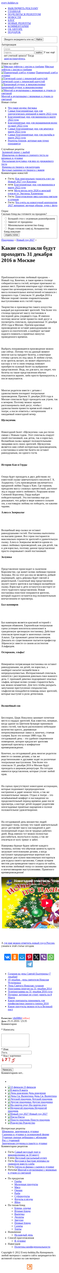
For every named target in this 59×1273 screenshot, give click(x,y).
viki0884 (17, 1018)
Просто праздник (40, 1119)
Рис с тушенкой (11, 1140)
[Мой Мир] (22, 957)
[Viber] (43, 957)
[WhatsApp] (51, 957)
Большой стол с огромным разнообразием (31, 218)
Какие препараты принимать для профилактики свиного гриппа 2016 (28, 1002)
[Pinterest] (29, 957)
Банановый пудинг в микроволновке (22, 87)
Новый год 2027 (25, 240)
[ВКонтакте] (7, 957)
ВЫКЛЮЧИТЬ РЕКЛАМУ (23, 8)
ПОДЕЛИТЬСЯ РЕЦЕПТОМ (24, 14)
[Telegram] (29, 964)
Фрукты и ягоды (23, 1199)
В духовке (20, 1240)
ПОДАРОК (14, 32)
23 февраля (29, 1087)
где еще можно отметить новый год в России (29, 943)
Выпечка (19, 1214)
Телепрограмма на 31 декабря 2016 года (30, 991)
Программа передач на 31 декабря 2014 (30, 988)
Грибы (18, 1181)
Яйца (17, 1202)
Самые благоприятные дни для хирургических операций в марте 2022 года (32, 112)
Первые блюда (22, 1223)
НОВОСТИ (14, 17)
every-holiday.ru (9, 2)
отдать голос (11, 235)
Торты (17, 1229)
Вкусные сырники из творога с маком (23, 170)
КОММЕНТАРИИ (18, 26)
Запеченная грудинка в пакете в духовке (24, 1143)
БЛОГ (11, 20)
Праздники (7, 240)
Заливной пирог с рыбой (16, 152)
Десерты (19, 1217)
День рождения (37, 1093)
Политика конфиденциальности (32, 1246)
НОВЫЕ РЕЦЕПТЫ (19, 23)
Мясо (17, 1187)
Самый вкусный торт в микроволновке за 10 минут (24, 1153)
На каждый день (23, 1234)
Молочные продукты (26, 1184)
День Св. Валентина (45, 1096)
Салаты (18, 1226)
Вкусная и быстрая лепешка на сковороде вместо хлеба (28, 1162)
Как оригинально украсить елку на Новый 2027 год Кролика (31, 180)
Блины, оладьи (22, 1208)
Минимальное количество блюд (25, 225)
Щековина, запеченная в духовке (20, 1131)
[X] (36, 957)
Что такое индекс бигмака (22, 107)
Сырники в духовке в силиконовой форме (25, 1134)
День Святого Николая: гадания (26, 985)
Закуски (18, 1220)
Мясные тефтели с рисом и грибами (27, 68)
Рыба (17, 1193)
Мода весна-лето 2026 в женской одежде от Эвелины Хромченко (29, 192)
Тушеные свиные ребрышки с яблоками (24, 1137)
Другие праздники (42, 1102)
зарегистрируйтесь (14, 58)
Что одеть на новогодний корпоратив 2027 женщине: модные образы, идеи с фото (32, 204)
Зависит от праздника (19, 222)
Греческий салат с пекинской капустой (23, 81)
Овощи (18, 1190)
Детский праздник (41, 1099)
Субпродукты (22, 1196)
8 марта (23, 1090)
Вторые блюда (22, 1211)
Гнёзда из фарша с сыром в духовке (34, 1166)
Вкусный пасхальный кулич (31, 1157)
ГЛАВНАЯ (14, 11)
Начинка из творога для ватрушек (21, 167)
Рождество (28, 1122)
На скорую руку (37, 1105)
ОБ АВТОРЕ (15, 29)
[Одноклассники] (14, 957)
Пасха (21, 1116)
